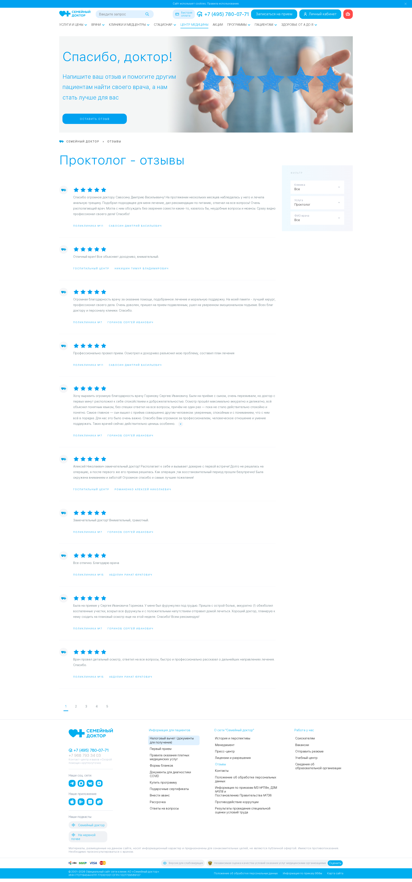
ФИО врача (301, 215)
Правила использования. (223, 3)
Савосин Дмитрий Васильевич (135, 226)
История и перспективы (232, 738)
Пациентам (264, 24)
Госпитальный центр (91, 268)
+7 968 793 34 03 (85, 755)
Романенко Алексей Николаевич (143, 489)
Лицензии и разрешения (233, 758)
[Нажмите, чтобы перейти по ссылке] (348, 14)
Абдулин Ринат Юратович (130, 574)
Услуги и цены (71, 24)
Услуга (298, 200)
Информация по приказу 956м (302, 873)
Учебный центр (306, 758)
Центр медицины (194, 24)
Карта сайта (335, 873)
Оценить (335, 863)
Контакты (222, 770)
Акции (218, 24)
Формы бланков (161, 765)
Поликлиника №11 (88, 226)
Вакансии (302, 745)
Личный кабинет (322, 14)
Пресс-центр (225, 751)
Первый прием (160, 749)
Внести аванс (160, 795)
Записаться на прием (274, 14)
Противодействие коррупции (237, 802)
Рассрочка (158, 802)
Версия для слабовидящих (186, 863)
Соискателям (305, 738)
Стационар (163, 24)
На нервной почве (83, 837)
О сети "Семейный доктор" (234, 730)
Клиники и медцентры (127, 24)
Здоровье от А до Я (297, 24)
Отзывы (220, 764)
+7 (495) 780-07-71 (226, 14)
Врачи (96, 24)
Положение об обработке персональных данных (246, 873)
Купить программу (163, 782)
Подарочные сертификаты (169, 789)
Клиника (299, 184)
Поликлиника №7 (87, 322)
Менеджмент (225, 745)
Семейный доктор (91, 825)
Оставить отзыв (95, 119)
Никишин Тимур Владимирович (142, 268)
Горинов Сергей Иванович (130, 322)
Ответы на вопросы (164, 808)
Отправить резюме (309, 751)
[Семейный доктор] (74, 14)
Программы (237, 24)
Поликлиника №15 (88, 574)
